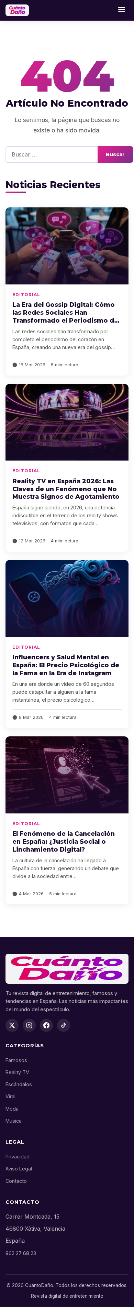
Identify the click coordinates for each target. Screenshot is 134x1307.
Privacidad (17, 1156)
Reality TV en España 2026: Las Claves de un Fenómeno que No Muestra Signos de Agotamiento (66, 488)
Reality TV (17, 1072)
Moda (12, 1109)
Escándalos (18, 1084)
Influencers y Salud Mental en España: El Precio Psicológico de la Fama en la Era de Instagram (65, 665)
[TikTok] (63, 1025)
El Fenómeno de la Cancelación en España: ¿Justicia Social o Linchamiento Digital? (63, 841)
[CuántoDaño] (17, 10)
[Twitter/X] (12, 1025)
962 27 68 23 (20, 1253)
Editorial (26, 294)
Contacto (16, 1181)
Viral (10, 1096)
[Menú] (122, 10)
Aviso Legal (18, 1168)
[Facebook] (46, 1025)
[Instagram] (29, 1025)
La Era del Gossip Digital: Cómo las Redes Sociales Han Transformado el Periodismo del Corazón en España (66, 316)
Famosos (16, 1060)
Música (13, 1121)
